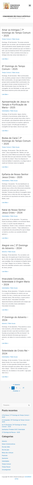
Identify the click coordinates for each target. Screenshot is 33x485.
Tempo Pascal (6, 467)
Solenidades (5, 111)
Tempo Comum (6, 39)
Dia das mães (6, 447)
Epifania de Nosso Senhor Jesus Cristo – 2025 (15, 176)
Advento (4, 251)
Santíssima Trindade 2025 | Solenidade (13, 429)
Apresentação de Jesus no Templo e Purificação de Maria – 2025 (15, 104)
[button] (29, 5)
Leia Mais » (5, 59)
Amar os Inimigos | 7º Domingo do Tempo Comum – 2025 (16, 33)
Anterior (16, 384)
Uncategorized (6, 469)
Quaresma (5, 458)
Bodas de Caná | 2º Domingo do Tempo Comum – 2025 (16, 141)
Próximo (16, 391)
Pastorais (4, 455)
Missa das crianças (7, 452)
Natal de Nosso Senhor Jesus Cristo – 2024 (14, 211)
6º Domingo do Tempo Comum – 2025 (13, 67)
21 (23, 388)
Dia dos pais (5, 449)
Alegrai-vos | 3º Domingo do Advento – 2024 (15, 247)
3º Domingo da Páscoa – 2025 (11, 432)
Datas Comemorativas (8, 444)
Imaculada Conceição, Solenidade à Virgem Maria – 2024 (16, 281)
